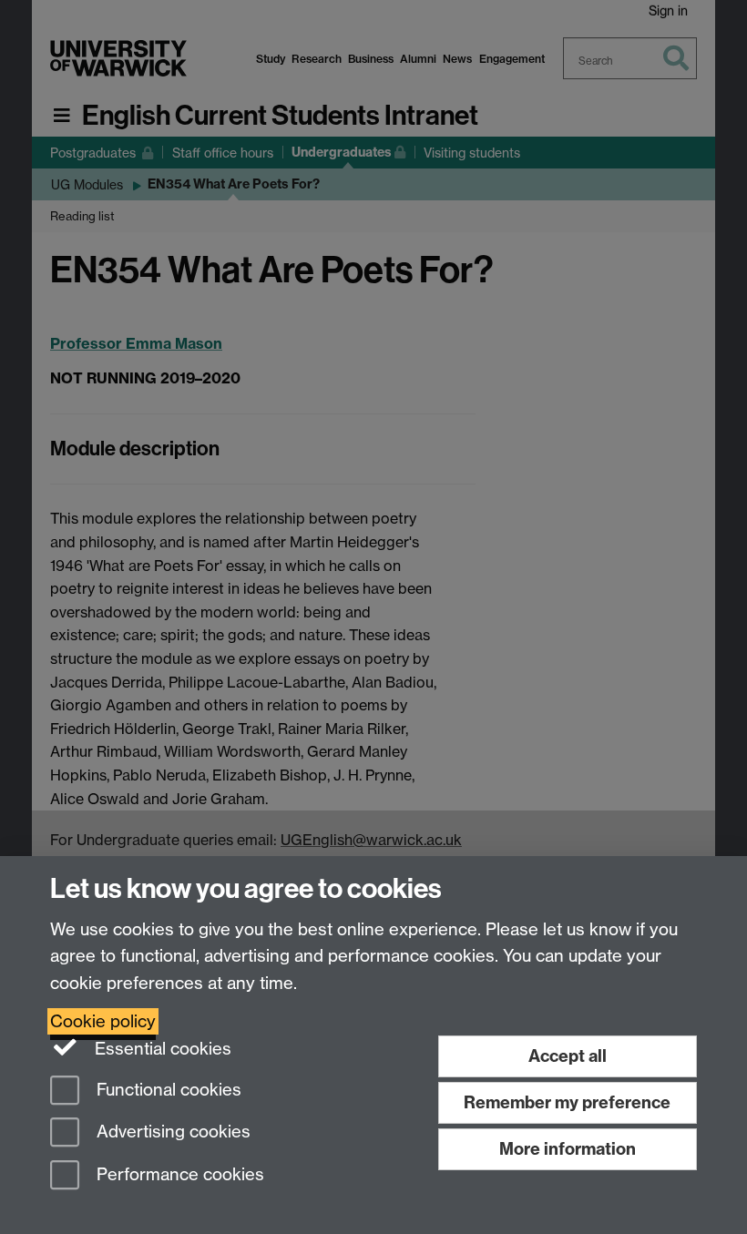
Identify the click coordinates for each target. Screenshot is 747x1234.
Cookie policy (103, 1021)
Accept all (567, 1055)
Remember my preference (567, 1102)
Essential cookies (160, 1048)
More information (567, 1148)
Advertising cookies (171, 1132)
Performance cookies (178, 1175)
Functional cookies (166, 1089)
